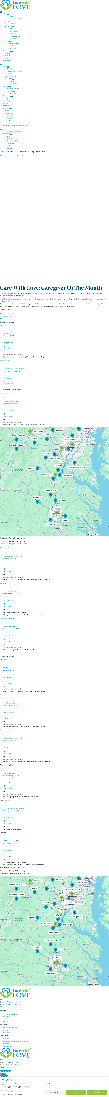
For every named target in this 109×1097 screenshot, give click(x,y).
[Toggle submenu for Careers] (13, 26)
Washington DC (5, 360)
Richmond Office (5, 548)
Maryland (3, 583)
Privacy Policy (18, 1002)
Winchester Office (5, 393)
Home (2, 152)
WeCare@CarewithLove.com (12, 538)
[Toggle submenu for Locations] (11, 108)
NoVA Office (3, 325)
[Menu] (1, 12)
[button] (1, 999)
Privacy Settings (5, 1007)
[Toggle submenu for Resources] (11, 51)
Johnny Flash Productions (12, 1004)
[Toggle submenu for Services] (10, 41)
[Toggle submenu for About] (8, 14)
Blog (16, 152)
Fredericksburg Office (7, 618)
